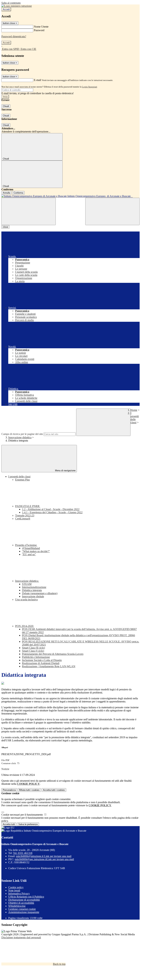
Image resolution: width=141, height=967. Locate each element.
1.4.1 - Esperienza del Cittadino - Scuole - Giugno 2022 (52, 512)
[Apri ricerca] (112, 211)
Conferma (18, 193)
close (5, 227)
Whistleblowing (16, 905)
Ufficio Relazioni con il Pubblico (26, 896)
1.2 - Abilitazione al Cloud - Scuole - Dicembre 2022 (50, 509)
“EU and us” (29, 554)
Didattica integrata (32, 590)
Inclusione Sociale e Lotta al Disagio (42, 660)
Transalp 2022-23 (24, 515)
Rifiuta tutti (29, 790)
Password (39, 30)
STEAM (26, 584)
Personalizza (9, 790)
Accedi (6, 9)
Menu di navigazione (64, 470)
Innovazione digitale (33, 596)
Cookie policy (16, 887)
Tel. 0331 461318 (22, 853)
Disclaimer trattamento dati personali (21, 937)
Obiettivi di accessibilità (21, 902)
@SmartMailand (31, 548)
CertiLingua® (22, 518)
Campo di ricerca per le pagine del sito (22, 434)
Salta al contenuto (11, 2)
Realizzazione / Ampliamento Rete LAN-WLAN (48, 666)
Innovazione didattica (19, 437)
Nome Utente (41, 26)
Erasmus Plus (22, 479)
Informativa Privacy (19, 893)
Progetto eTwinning (26, 545)
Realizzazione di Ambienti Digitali (40, 663)
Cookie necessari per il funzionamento (22, 814)
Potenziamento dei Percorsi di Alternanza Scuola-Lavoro (52, 653)
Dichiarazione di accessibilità (24, 899)
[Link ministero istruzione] (16, 5)
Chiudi (6, 106)
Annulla (6, 193)
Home (134, 410)
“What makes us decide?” (36, 551)
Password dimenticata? (13, 36)
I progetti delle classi (135, 418)
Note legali (14, 890)
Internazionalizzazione (34, 587)
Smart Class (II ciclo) (33, 647)
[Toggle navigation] (28, 211)
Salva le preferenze (28, 824)
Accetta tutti (54, 790)
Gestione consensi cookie (22, 909)
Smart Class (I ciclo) (33, 650)
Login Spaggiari (89, 86)
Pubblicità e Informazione (36, 657)
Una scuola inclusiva (26, 599)
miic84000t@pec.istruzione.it (44, 859)
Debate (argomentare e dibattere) (39, 593)
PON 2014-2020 (24, 626)
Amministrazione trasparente (23, 912)
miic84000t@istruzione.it (43, 856)
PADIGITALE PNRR (27, 506)
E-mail (37, 80)
